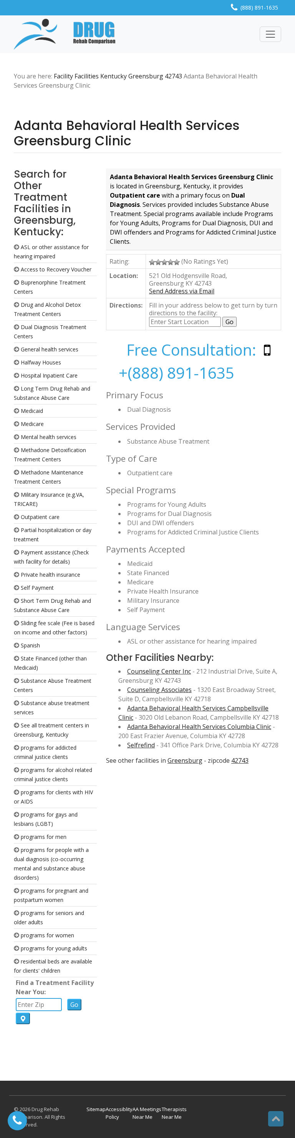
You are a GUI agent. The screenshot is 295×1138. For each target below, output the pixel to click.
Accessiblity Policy (119, 1113)
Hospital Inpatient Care (49, 375)
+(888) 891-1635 (176, 372)
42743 (173, 76)
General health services (49, 349)
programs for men (43, 836)
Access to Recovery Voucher (56, 269)
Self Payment (37, 587)
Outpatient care (40, 517)
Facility (63, 76)
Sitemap (96, 1109)
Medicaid (32, 410)
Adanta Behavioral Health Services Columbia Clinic (199, 726)
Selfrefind (141, 745)
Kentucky (113, 76)
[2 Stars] (158, 262)
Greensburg (145, 76)
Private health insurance (50, 574)
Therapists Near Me (174, 1113)
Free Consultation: (191, 349)
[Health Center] (64, 34)
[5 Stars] (177, 262)
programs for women (47, 935)
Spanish (30, 645)
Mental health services (48, 437)
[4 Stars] (170, 262)
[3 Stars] (164, 262)
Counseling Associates (159, 689)
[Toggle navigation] (270, 34)
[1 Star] (152, 262)
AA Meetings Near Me (147, 1113)
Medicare (32, 424)
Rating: (119, 261)
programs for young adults (54, 948)
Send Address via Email (181, 291)
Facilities (87, 76)
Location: (123, 276)
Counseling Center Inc (159, 671)
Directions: (126, 305)
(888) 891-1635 (259, 7)
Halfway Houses (41, 362)
